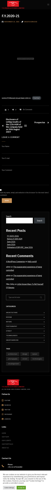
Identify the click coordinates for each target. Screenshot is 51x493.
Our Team (5, 437)
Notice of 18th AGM (14, 239)
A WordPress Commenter (15, 261)
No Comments (27, 109)
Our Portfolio (7, 444)
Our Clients (6, 440)
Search (8, 216)
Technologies (11, 335)
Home (4, 433)
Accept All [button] (21, 488)
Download (36, 98)
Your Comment (7, 170)
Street (9, 331)
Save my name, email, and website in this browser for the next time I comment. (24, 194)
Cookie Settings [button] (9, 488)
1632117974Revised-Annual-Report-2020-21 (16, 98)
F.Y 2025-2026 (13, 236)
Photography (11, 326)
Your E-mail (5, 158)
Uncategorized (12, 340)
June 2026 (11, 241)
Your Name (5, 146)
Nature (9, 322)
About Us (5, 448)
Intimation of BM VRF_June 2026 (20, 247)
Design (9, 317)
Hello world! (32, 261)
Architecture (11, 312)
